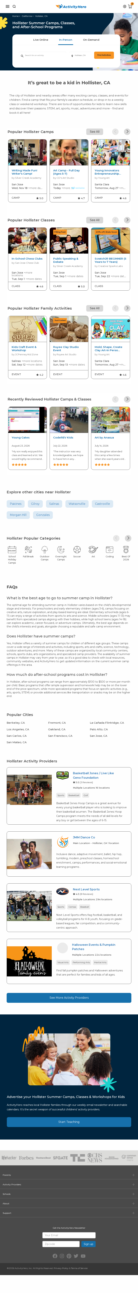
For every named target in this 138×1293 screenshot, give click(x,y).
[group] (27, 170)
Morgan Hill (18, 515)
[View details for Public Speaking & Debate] (69, 241)
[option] (27, 437)
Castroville (102, 504)
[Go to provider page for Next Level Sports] (62, 892)
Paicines (15, 504)
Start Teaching (69, 1122)
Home (15, 16)
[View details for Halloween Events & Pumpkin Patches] (29, 961)
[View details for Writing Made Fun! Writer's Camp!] (27, 152)
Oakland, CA (56, 729)
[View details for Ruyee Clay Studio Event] (69, 329)
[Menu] (7, 6)
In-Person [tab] (65, 39)
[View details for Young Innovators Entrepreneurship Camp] (110, 152)
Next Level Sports (86, 889)
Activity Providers (12, 1184)
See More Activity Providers (69, 997)
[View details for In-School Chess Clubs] (27, 241)
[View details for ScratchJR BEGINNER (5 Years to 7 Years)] (110, 241)
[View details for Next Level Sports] (29, 905)
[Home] (71, 6)
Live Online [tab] (40, 39)
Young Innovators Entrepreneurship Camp (107, 172)
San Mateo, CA (17, 742)
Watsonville (77, 504)
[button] (115, 132)
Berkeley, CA (16, 722)
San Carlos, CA (17, 735)
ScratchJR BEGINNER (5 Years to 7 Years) (110, 260)
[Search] (14, 6)
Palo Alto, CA (99, 729)
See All (95, 131)
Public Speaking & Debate (65, 260)
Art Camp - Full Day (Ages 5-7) (66, 172)
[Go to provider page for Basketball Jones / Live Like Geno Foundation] (62, 776)
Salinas (54, 504)
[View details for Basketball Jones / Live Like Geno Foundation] (29, 789)
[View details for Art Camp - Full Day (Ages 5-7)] (69, 152)
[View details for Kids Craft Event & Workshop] (27, 329)
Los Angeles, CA (18, 729)
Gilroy (35, 504)
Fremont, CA (57, 722)
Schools (6, 1194)
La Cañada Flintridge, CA (107, 722)
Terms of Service (79, 1268)
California (27, 16)
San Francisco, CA (60, 735)
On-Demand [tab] (91, 39)
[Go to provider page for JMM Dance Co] (62, 842)
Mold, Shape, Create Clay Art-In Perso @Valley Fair (108, 348)
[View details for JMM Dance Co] (29, 853)
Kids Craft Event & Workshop (24, 348)
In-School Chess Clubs (27, 258)
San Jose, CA (98, 735)
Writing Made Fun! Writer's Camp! (24, 172)
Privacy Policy (61, 1268)
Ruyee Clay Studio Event (66, 348)
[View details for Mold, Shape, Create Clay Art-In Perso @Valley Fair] (110, 329)
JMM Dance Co (84, 837)
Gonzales (43, 515)
